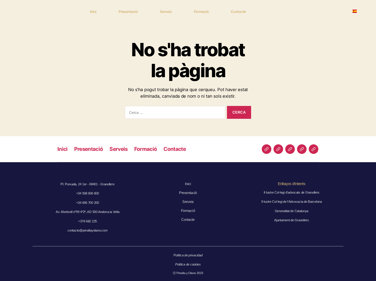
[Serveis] (290, 149)
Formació (201, 11)
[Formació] (302, 149)
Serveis (166, 11)
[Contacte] (313, 149)
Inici (93, 11)
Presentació (128, 11)
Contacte (238, 11)
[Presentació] (278, 149)
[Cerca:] (174, 113)
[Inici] (266, 149)
